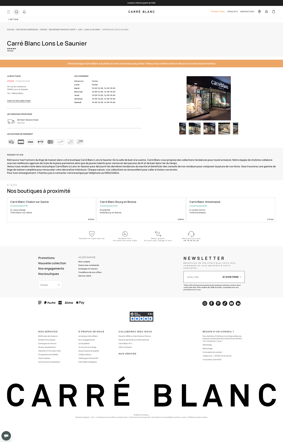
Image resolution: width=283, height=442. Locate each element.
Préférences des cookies (198, 417)
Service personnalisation (49, 362)
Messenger (208, 348)
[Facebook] (211, 303)
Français (44, 285)
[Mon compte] (266, 11)
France (43, 29)
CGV (92, 417)
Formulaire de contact (212, 352)
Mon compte (84, 261)
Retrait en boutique (46, 340)
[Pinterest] (218, 303)
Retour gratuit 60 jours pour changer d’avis (158, 239)
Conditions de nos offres (90, 272)
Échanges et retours (47, 343)
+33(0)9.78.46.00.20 (222, 356)
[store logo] (141, 11)
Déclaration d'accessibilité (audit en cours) (169, 417)
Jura (80, 29)
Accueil (10, 29)
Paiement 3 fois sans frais (49, 351)
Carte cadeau (44, 358)
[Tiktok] (224, 303)
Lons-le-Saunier (92, 29)
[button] (24, 12)
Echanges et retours (88, 268)
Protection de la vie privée (139, 417)
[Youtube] (231, 303)
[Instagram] (204, 303)
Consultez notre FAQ (212, 359)
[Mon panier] (273, 11)
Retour (14, 19)
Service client (84, 275)
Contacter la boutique (19, 101)
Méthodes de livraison (48, 336)
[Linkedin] (238, 303)
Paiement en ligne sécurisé (92, 238)
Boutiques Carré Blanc (27, 29)
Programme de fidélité (48, 354)
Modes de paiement (47, 347)
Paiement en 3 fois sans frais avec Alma (125, 239)
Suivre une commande (88, 265)
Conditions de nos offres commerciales (111, 417)
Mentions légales (82, 417)
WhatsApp (207, 345)
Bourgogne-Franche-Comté (62, 29)
